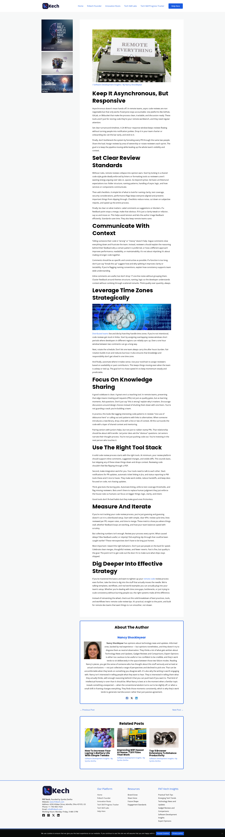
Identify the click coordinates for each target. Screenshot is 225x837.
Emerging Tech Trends (167, 798)
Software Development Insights (107, 84)
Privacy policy (177, 833)
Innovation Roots (104, 801)
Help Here (101, 811)
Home (99, 795)
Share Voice (132, 798)
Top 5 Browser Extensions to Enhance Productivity (162, 753)
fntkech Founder (104, 798)
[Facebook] (127, 698)
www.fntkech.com (57, 802)
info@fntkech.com (55, 809)
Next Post (177, 710)
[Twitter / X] (132, 698)
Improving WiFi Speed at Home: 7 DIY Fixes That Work (130, 752)
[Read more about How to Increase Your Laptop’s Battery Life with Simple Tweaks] (99, 737)
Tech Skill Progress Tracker (108, 804)
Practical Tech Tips (165, 795)
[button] (176, 6)
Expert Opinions (164, 821)
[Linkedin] (136, 698)
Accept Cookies (163, 833)
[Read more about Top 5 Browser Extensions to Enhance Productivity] (164, 737)
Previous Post (87, 710)
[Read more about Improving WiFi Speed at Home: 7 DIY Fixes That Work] (131, 737)
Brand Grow (133, 795)
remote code (149, 578)
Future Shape (133, 801)
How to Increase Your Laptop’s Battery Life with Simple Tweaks (98, 753)
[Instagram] (48, 815)
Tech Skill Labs (103, 808)
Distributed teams (100, 333)
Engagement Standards (137, 804)
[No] (222, 833)
